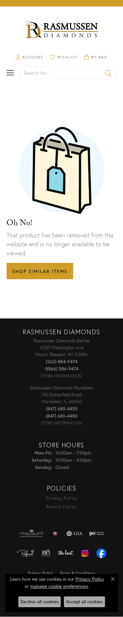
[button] (29, 57)
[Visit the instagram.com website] (85, 553)
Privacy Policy (61, 498)
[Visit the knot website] (65, 553)
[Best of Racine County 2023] (55, 534)
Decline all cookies (39, 601)
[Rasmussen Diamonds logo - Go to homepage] (62, 30)
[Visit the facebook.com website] (101, 553)
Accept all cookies (84, 601)
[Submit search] (108, 73)
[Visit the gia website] (74, 534)
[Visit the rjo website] (46, 553)
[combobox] (60, 73)
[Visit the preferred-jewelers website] (25, 553)
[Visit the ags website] (31, 534)
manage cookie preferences (59, 586)
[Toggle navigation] (10, 72)
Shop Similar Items (40, 271)
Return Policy (61, 506)
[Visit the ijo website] (96, 534)
